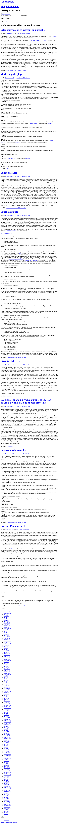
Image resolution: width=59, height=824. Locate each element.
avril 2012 (6, 667)
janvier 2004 (7, 802)
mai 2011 (6, 680)
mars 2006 (6, 766)
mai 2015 (6, 618)
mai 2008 (6, 730)
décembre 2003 (7, 804)
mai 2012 (6, 666)
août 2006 (6, 759)
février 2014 (7, 637)
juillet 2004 (6, 794)
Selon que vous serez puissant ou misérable (23, 29)
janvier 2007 (7, 752)
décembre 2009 (7, 703)
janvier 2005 (7, 786)
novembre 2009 (7, 705)
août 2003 (6, 809)
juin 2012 (6, 664)
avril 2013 (6, 650)
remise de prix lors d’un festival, (39, 40)
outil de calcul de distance (31, 260)
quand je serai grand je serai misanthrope (16, 70)
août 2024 (6, 616)
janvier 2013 (7, 655)
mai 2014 (6, 632)
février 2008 (7, 734)
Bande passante (9, 172)
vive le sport (9, 446)
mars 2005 (6, 783)
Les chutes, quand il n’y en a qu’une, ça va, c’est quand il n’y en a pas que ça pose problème (26, 401)
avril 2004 (6, 798)
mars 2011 (6, 683)
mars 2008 (6, 733)
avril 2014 (6, 634)
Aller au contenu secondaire (7, 2)
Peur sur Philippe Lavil (13, 525)
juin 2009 (6, 712)
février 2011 (7, 684)
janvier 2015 (7, 624)
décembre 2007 (7, 737)
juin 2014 (6, 631)
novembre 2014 (7, 625)
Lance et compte (9, 211)
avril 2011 (6, 681)
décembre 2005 (7, 770)
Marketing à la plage (11, 74)
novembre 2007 (7, 738)
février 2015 (7, 623)
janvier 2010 (7, 702)
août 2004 (6, 793)
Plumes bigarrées (33, 123)
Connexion (6, 820)
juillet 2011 (6, 677)
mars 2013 (6, 652)
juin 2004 (6, 795)
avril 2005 (6, 782)
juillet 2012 (6, 663)
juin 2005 (6, 779)
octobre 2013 (7, 642)
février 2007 (7, 751)
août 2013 (6, 645)
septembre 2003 (7, 808)
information (13, 548)
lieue (20, 253)
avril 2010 (6, 698)
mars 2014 (6, 635)
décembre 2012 (7, 656)
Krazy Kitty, (55, 36)
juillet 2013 (6, 646)
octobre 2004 (7, 790)
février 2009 (7, 717)
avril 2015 (6, 620)
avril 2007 (6, 748)
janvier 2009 (7, 719)
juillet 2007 (6, 744)
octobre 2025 (7, 611)
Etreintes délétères (10, 361)
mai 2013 (6, 649)
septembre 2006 (7, 758)
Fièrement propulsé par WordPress (9, 822)
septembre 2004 (7, 791)
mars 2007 (6, 749)
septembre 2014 (7, 628)
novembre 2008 (7, 722)
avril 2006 (6, 765)
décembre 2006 (7, 754)
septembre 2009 (7, 708)
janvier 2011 (7, 685)
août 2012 (6, 662)
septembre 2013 (7, 643)
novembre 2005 (7, 772)
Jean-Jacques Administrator (23, 33)
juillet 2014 (6, 630)
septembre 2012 (7, 660)
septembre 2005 (7, 775)
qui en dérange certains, (11, 230)
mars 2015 (6, 621)
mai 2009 (6, 713)
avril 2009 (6, 715)
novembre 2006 (7, 755)
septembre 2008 (7, 724)
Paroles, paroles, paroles (13, 450)
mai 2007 (6, 747)
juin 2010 (6, 695)
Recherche (3, 15)
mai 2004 (6, 797)
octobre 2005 (7, 773)
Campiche (49, 123)
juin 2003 (6, 812)
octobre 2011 (7, 673)
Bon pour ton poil (10, 6)
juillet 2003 (6, 811)
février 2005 (7, 784)
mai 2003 (6, 814)
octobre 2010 (7, 690)
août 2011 (6, 676)
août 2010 (6, 692)
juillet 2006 (6, 761)
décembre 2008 (7, 720)
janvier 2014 (7, 638)
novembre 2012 (7, 657)
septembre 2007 (7, 741)
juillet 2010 (6, 694)
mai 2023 (6, 617)
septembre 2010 (7, 691)
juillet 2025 (6, 614)
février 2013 (7, 653)
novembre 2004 (7, 789)
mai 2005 (6, 780)
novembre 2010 (7, 688)
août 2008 (6, 726)
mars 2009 (6, 716)
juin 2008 (6, 729)
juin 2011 (6, 678)
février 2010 (7, 701)
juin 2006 (6, 762)
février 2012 (7, 669)
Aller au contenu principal (7, 1)
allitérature (9, 169)
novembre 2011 (7, 671)
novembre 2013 (7, 641)
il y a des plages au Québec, (16, 259)
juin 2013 (6, 648)
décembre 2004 (7, 787)
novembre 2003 (7, 805)
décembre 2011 (7, 670)
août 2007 (6, 742)
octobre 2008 (7, 723)
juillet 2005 (6, 777)
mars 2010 (6, 699)
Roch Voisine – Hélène (6, 233)
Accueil (5, 21)
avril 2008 (6, 731)
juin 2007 (6, 745)
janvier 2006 (7, 769)
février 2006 (7, 768)
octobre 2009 (7, 706)
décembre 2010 (7, 687)
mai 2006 (6, 763)
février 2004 (7, 801)
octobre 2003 (7, 807)
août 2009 (6, 709)
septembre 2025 (7, 613)
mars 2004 (6, 800)
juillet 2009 (6, 710)
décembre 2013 (7, 639)
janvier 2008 (7, 736)
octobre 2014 (7, 627)
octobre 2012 (7, 659)
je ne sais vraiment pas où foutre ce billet (16, 208)
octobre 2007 (7, 740)
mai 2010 (6, 696)
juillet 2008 (6, 727)
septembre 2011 (7, 674)
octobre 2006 (7, 756)
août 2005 (6, 776)
